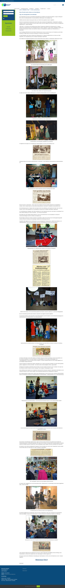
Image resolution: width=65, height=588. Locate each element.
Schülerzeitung (8, 28)
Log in (5, 16)
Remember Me (6, 18)
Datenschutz (25, 570)
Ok (38, 586)
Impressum (24, 568)
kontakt (9, 574)
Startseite (8, 26)
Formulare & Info (8, 30)
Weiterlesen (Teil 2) (41, 560)
